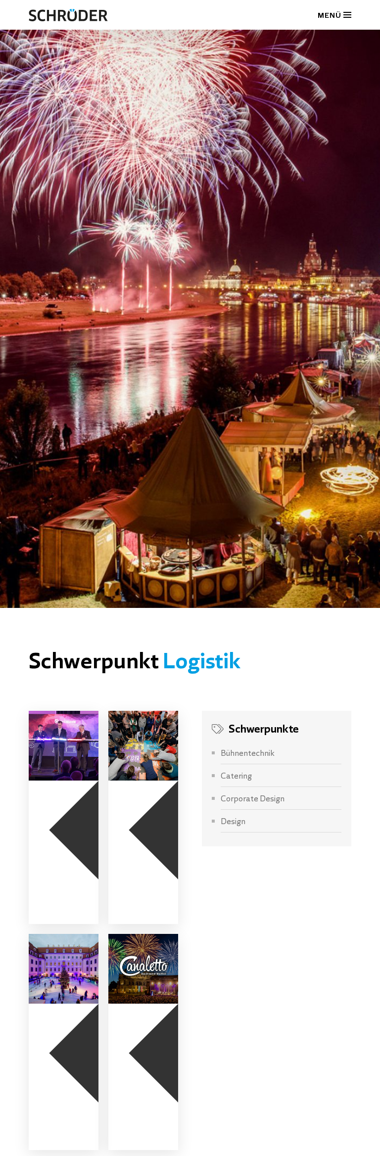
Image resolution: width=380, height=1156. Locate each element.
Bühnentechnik (248, 752)
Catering (236, 775)
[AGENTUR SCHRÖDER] (68, 15)
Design (233, 820)
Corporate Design (253, 797)
